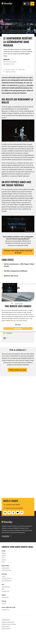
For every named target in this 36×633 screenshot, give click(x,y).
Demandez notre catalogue (13, 504)
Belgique (4, 553)
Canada (3, 576)
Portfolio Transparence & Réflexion (15, 271)
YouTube (17, 512)
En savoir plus (5, 536)
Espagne (4, 555)
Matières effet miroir (11, 276)
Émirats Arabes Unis (6, 570)
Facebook (13, 512)
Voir (4, 338)
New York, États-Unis (6, 580)
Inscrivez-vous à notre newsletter (14, 508)
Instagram (9, 512)
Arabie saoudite (5, 568)
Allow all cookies (18, 328)
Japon (3, 589)
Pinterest (21, 512)
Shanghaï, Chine (5, 591)
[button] (28, 4)
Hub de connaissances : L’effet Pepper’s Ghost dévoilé (19, 265)
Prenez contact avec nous (17, 370)
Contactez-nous (5, 609)
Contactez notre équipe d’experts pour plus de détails (18, 252)
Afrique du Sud (5, 597)
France (3, 557)
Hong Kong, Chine (6, 586)
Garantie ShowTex (6, 628)
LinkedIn (5, 512)
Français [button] (25, 4)
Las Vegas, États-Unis (7, 578)
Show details (18, 324)
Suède (3, 561)
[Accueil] (7, 4)
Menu (32, 4)
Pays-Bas (4, 559)
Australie (4, 603)
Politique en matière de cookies (9, 624)
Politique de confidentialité (8, 622)
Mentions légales (6, 626)
